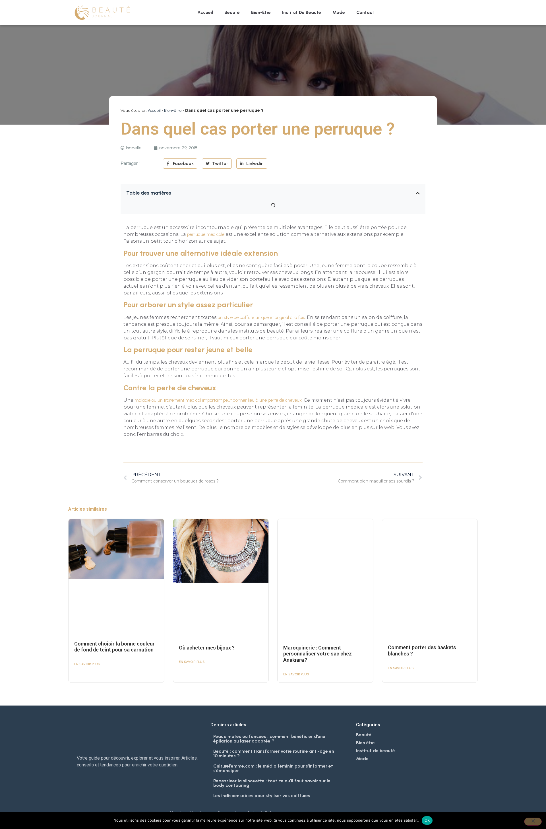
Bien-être (261, 12)
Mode (338, 12)
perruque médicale (205, 234)
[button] (418, 193)
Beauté (232, 12)
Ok (427, 820)
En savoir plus (87, 664)
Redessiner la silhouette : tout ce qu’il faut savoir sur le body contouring (271, 783)
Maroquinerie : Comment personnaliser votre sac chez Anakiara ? (317, 654)
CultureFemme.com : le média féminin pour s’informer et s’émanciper (273, 768)
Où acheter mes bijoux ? (207, 648)
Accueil (205, 12)
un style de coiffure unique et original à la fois (261, 317)
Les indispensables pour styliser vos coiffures (261, 795)
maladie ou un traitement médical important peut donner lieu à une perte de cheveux (218, 400)
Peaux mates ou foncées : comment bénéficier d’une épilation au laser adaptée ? (269, 739)
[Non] (533, 822)
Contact (365, 12)
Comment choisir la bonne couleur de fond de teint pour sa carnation (114, 647)
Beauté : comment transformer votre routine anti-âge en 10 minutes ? (273, 753)
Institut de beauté (301, 12)
